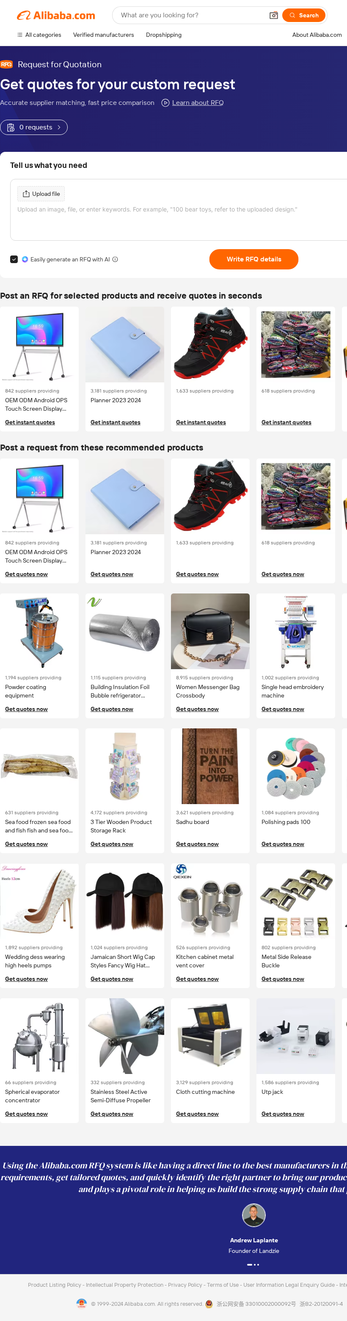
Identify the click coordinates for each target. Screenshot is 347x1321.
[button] (274, 15)
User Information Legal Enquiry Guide (289, 1285)
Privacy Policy (186, 1285)
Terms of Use (223, 1285)
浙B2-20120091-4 (321, 1304)
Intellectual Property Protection (125, 1285)
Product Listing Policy (55, 1285)
